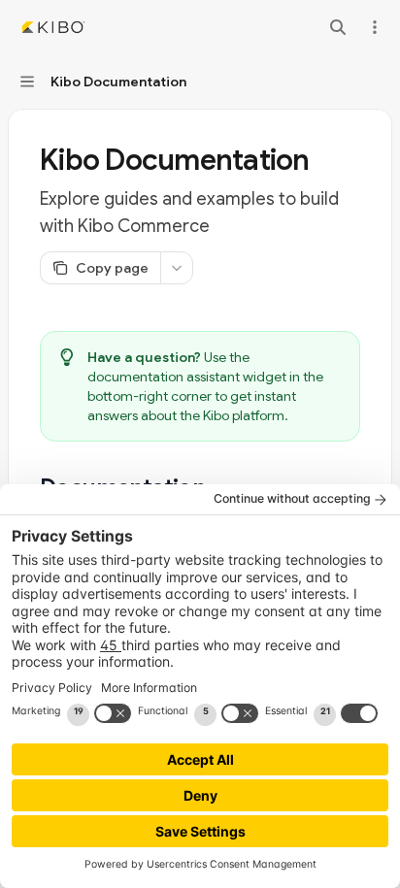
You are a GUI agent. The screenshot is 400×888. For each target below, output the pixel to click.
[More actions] (374, 27)
